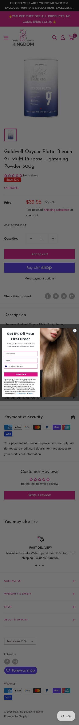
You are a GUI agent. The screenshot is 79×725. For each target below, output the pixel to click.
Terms (30, 393)
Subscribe (21, 374)
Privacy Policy (21, 393)
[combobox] (7, 366)
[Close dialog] (74, 330)
